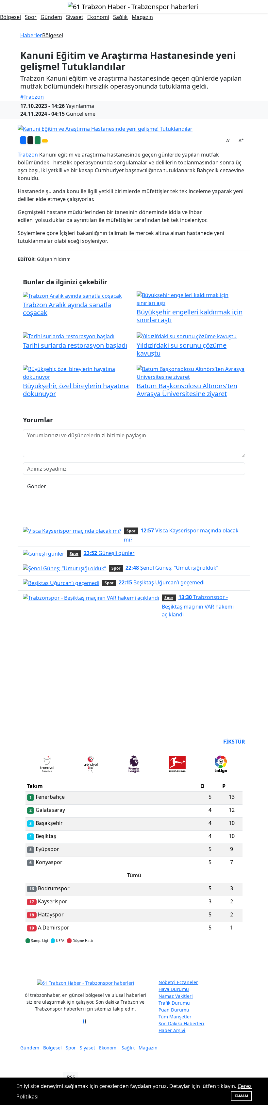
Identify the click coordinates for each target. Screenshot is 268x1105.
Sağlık (120, 17)
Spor (31, 17)
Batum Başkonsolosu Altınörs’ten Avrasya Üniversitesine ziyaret (187, 389)
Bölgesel (10, 17)
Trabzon (28, 154)
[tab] (47, 765)
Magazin (142, 17)
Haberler (31, 35)
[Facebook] (83, 1021)
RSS (71, 1077)
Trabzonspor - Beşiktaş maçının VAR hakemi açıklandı (198, 606)
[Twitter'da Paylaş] (30, 140)
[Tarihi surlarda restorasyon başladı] (68, 335)
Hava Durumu (174, 989)
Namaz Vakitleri (176, 996)
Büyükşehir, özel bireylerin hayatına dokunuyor (76, 389)
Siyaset (74, 17)
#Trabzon (32, 96)
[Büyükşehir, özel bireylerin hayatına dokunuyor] (77, 372)
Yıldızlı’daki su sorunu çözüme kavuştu (181, 349)
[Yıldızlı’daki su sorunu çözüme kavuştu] (187, 335)
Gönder (36, 486)
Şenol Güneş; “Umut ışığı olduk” (172, 567)
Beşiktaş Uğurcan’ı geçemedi (162, 582)
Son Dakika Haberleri (181, 1023)
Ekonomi (98, 17)
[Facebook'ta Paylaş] (23, 140)
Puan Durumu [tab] (43, 741)
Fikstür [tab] (234, 741)
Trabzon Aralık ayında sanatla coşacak (67, 308)
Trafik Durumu (174, 1003)
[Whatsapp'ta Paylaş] (38, 140)
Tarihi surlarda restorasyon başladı (75, 345)
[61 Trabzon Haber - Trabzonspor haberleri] (133, 6)
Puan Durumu (174, 1010)
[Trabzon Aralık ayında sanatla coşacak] (72, 295)
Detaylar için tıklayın (134, 959)
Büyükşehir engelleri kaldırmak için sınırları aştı (190, 316)
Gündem (51, 17)
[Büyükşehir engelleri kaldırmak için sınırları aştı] (191, 298)
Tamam (241, 1095)
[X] (85, 1021)
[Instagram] (87, 1021)
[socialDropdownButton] (45, 140)
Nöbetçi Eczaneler (178, 982)
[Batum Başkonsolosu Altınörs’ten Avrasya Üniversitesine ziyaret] (191, 372)
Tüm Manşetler (175, 1016)
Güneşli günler (109, 553)
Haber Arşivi (172, 1030)
